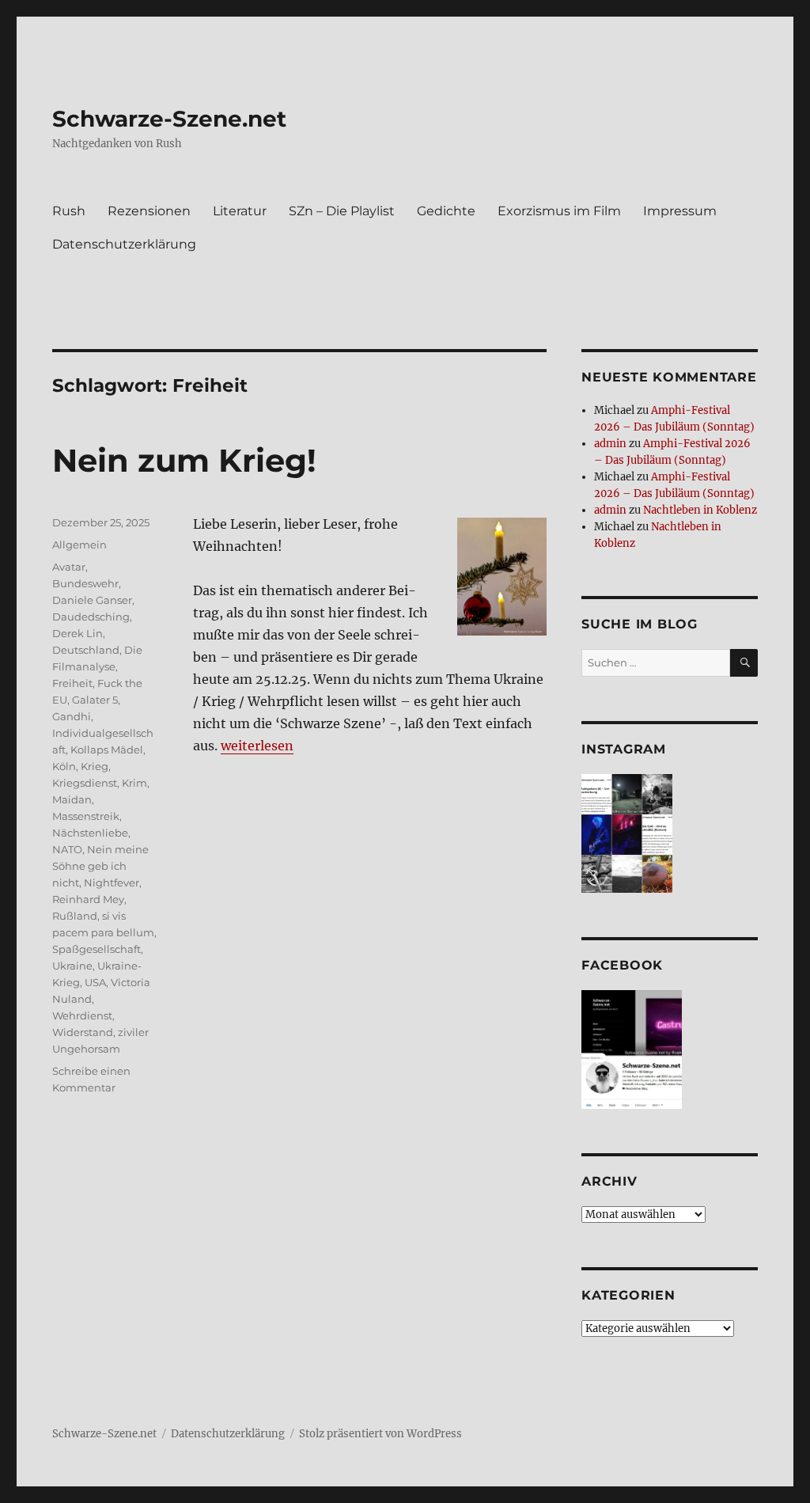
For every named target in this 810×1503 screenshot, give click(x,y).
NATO (67, 849)
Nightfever (111, 882)
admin (610, 443)
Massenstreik (85, 816)
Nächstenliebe (90, 832)
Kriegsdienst (84, 782)
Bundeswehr (85, 583)
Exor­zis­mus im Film (559, 210)
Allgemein (79, 544)
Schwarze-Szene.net (169, 118)
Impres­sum (680, 210)
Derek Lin (77, 633)
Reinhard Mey (88, 899)
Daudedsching (91, 616)
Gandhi (71, 716)
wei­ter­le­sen (257, 745)
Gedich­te (446, 210)
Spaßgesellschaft (96, 949)
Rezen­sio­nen (149, 210)
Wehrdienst (82, 1015)
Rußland (74, 915)
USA (95, 982)
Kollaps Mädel (106, 749)
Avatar (68, 566)
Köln (64, 766)
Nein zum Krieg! (184, 460)
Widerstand (82, 1032)
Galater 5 (95, 699)
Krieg (94, 766)
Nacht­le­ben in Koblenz (700, 510)
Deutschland (85, 649)
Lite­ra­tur (240, 210)
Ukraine (72, 965)
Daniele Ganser (92, 600)
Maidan (72, 799)
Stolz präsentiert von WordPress (380, 1433)
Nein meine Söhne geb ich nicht (100, 866)
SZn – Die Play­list (342, 210)
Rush (68, 210)
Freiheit (72, 683)
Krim (134, 782)
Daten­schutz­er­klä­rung (124, 244)
